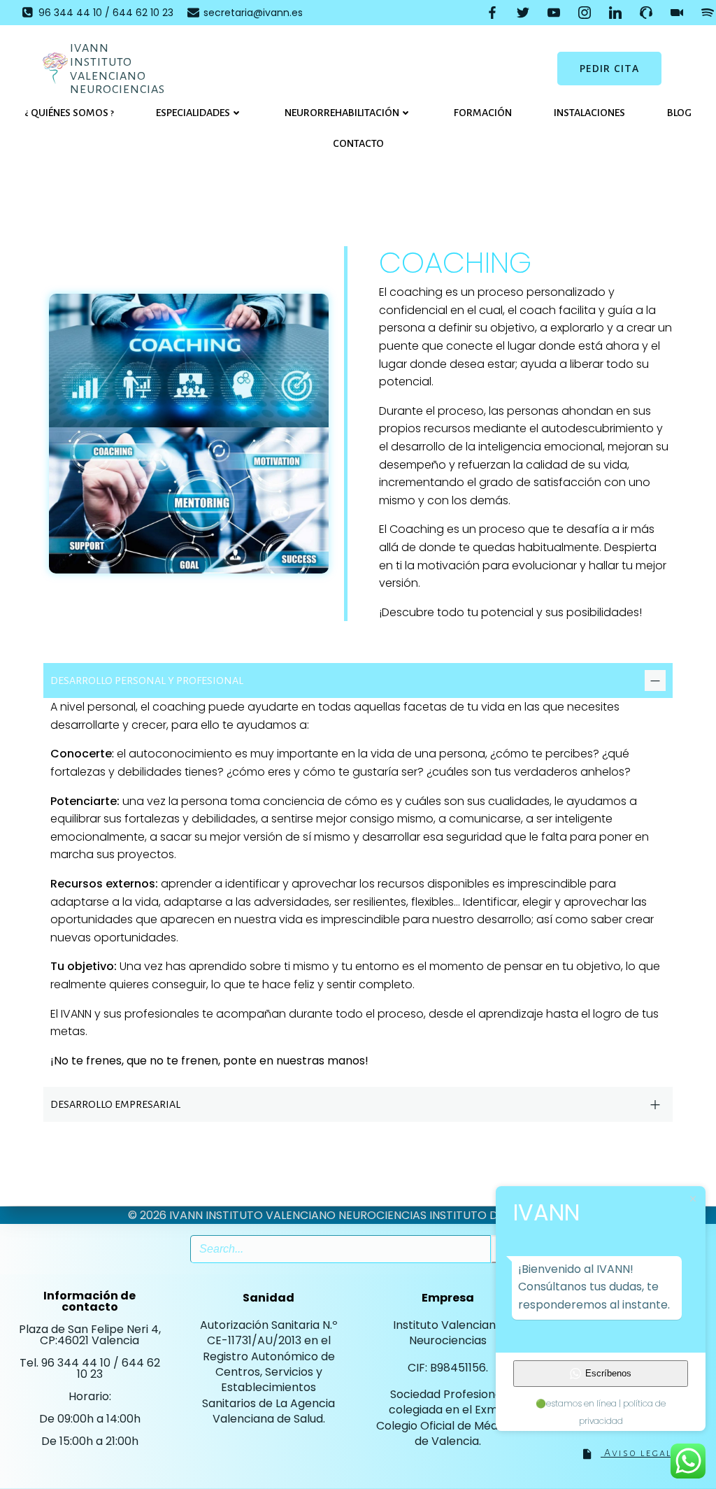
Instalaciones (589, 112)
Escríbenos (608, 1373)
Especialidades (193, 112)
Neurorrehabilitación (342, 112)
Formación (483, 112)
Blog (679, 112)
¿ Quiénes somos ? (69, 112)
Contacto (358, 143)
